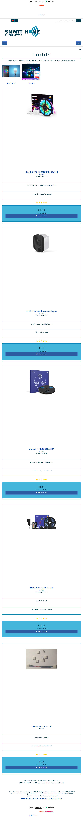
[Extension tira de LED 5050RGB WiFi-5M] (41, 405)
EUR (16, 21)
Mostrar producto (41, 216)
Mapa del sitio (54, 796)
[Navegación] (4, 43)
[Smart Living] (41, 32)
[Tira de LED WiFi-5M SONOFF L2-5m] (41, 544)
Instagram (58, 798)
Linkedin (49, 798)
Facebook (26, 798)
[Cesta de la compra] (78, 43)
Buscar (78, 21)
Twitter (34, 798)
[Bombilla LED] (11, 71)
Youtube (41, 798)
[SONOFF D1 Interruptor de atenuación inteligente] (41, 267)
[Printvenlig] (80, 49)
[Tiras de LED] (31, 71)
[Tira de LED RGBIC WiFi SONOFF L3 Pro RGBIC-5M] (41, 128)
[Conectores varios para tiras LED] (41, 682)
